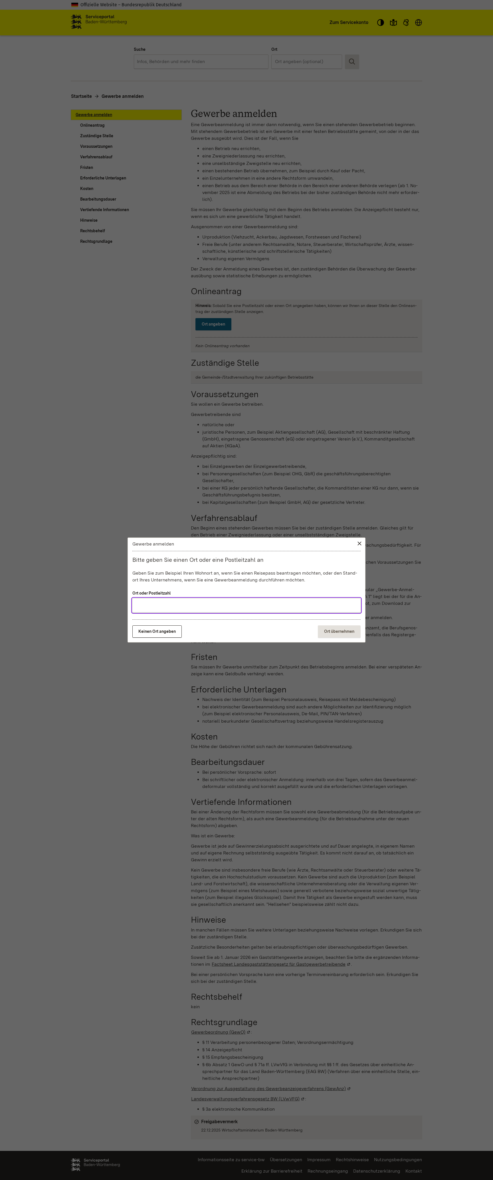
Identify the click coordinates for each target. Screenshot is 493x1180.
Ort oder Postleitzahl (151, 593)
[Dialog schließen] (359, 543)
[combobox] (246, 605)
